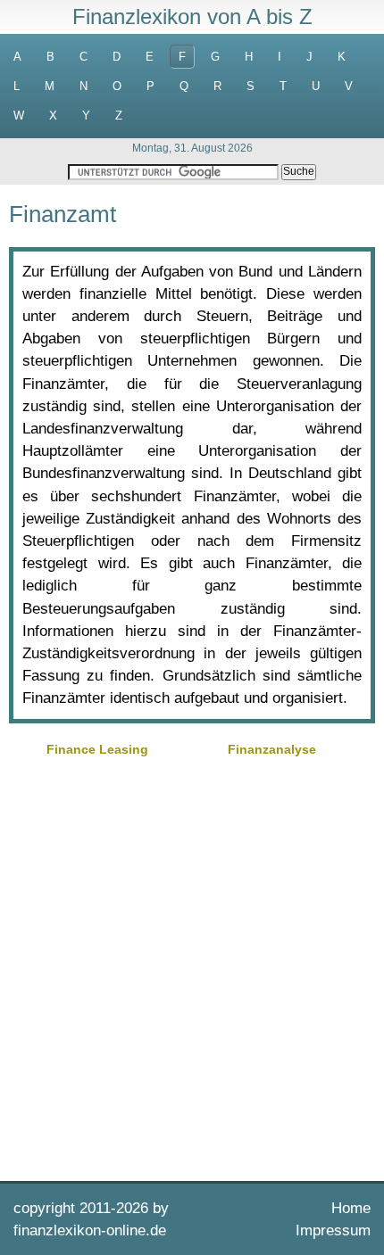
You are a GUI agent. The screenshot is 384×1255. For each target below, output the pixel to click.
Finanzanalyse (272, 749)
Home (351, 1208)
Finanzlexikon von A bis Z (192, 16)
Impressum (333, 1230)
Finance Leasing (97, 749)
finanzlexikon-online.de (89, 1230)
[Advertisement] (192, 967)
